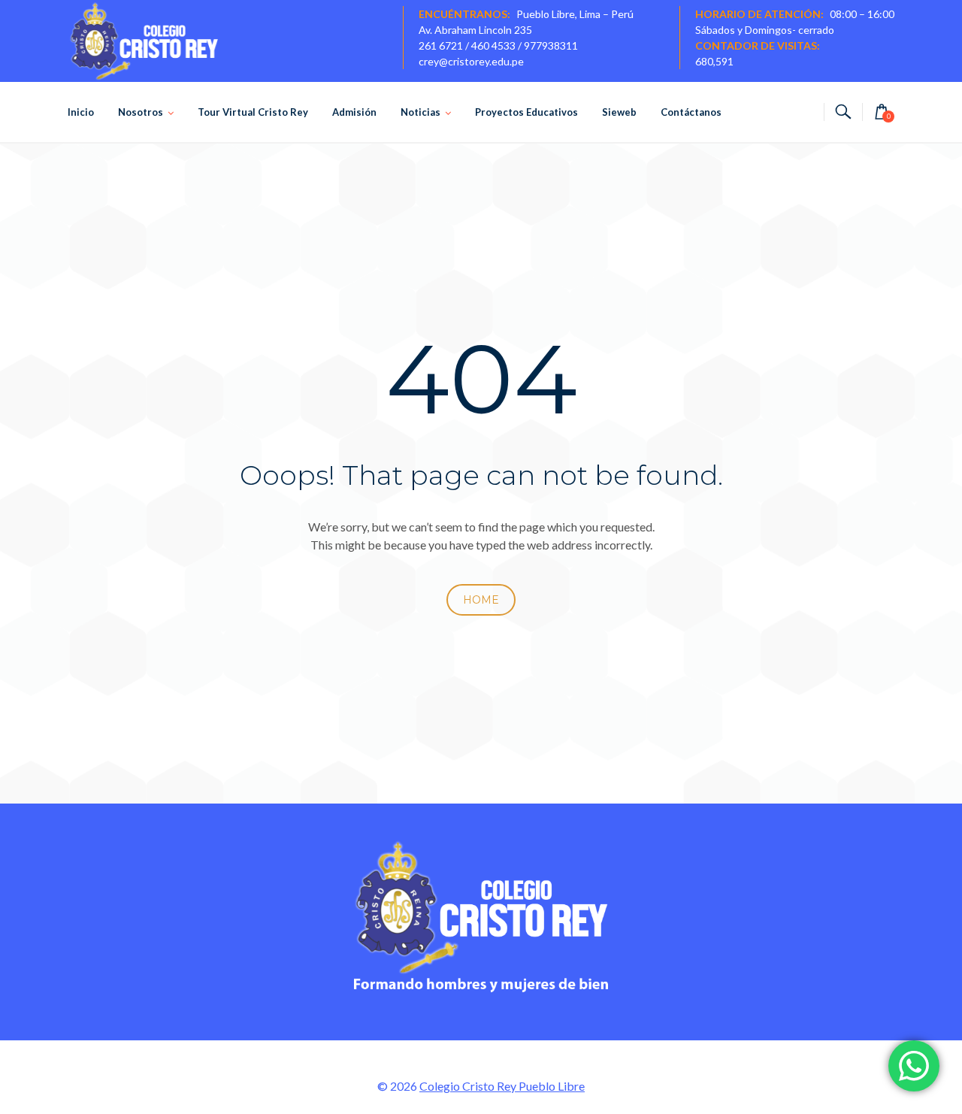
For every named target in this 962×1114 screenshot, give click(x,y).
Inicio (81, 112)
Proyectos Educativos (526, 112)
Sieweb (619, 112)
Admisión (354, 112)
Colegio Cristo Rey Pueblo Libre (502, 1086)
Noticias (420, 112)
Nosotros (140, 112)
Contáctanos (691, 112)
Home (481, 600)
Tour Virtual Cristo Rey (253, 112)
